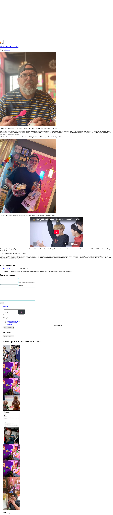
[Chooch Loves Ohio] (11, 476)
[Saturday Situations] (11, 361)
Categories (58, 325)
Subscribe (9, 324)
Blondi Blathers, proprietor (10, 268)
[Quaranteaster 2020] (11, 509)
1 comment (3, 261)
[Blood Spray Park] (11, 410)
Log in (5, 306)
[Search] (21, 312)
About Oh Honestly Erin (13, 321)
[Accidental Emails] (11, 427)
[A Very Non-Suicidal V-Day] (11, 377)
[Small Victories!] (11, 493)
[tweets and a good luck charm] (11, 443)
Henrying (7, 50)
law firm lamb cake (12, 322)
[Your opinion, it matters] (11, 460)
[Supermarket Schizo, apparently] (11, 394)
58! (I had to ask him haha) (9, 47)
